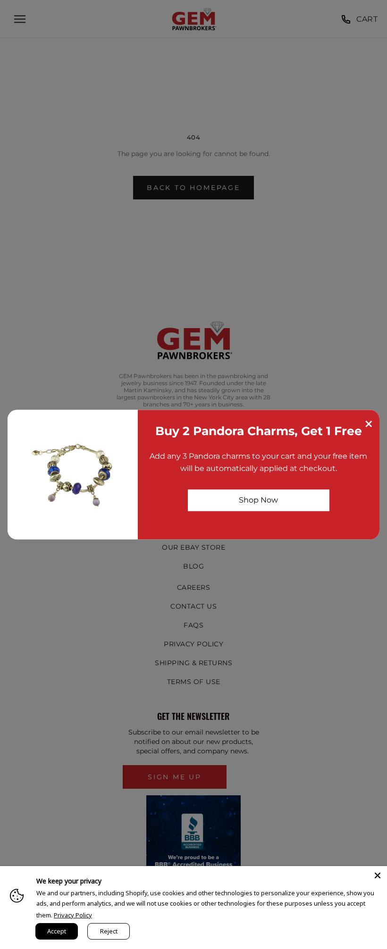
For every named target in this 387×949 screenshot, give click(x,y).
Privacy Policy (73, 915)
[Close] (377, 875)
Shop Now (258, 499)
